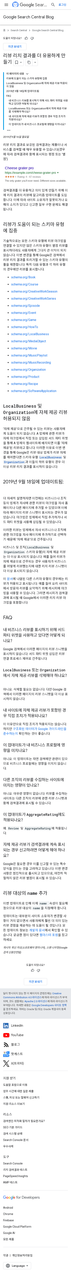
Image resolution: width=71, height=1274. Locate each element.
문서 (10, 579)
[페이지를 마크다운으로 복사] (29, 62)
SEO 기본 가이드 (12, 1127)
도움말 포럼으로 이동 (15, 1084)
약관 (5, 1255)
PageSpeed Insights (15, 1176)
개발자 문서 (37, 930)
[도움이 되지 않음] (32, 38)
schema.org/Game (23, 320)
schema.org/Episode (25, 306)
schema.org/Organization (28, 370)
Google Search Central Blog (28, 17)
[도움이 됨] (26, 38)
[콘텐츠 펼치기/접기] (27, 73)
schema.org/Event (23, 313)
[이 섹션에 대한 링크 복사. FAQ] (16, 618)
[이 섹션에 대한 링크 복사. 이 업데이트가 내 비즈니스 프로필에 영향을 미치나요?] (31, 751)
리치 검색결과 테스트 (15, 1169)
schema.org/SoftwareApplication (33, 391)
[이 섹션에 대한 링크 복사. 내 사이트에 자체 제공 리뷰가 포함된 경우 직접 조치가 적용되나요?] (51, 716)
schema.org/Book (23, 277)
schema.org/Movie (24, 348)
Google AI (9, 1233)
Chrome (8, 1214)
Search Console (13, 1163)
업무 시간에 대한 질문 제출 (18, 1091)
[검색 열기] (53, 4)
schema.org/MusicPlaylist (29, 355)
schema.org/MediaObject (28, 341)
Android (8, 1207)
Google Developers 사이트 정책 (49, 1005)
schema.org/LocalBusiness (30, 334)
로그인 (62, 4)
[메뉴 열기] (6, 4)
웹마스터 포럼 (48, 935)
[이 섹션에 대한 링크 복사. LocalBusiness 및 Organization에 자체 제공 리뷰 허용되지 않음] (35, 419)
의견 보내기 (14, 46)
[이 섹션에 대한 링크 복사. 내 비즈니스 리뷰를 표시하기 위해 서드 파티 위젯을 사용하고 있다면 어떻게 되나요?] (16, 641)
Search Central (41, 5)
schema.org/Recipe (24, 384)
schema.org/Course (24, 284)
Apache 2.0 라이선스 (35, 1001)
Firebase (8, 1220)
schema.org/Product (25, 377)
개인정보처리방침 (22, 1255)
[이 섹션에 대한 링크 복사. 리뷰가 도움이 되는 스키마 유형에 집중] (22, 231)
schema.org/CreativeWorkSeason (34, 291)
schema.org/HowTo (24, 327)
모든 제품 (8, 1239)
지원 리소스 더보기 (14, 1103)
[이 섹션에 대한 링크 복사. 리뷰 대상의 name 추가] (51, 893)
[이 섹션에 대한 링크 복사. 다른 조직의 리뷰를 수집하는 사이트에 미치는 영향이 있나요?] (43, 785)
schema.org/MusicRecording (31, 362)
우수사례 (8, 1146)
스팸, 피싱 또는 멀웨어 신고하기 (21, 1097)
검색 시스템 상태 (12, 1133)
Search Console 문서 (15, 1140)
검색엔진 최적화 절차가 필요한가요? (24, 1121)
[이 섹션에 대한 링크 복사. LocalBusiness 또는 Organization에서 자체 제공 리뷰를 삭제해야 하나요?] (7, 681)
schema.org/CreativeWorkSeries (33, 298)
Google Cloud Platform (17, 1226)
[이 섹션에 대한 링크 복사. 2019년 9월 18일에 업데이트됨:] (7, 488)
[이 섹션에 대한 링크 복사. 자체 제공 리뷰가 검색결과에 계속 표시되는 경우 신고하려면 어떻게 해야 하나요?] (13, 856)
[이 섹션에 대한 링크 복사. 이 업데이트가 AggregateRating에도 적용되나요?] (27, 820)
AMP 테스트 (10, 1182)
